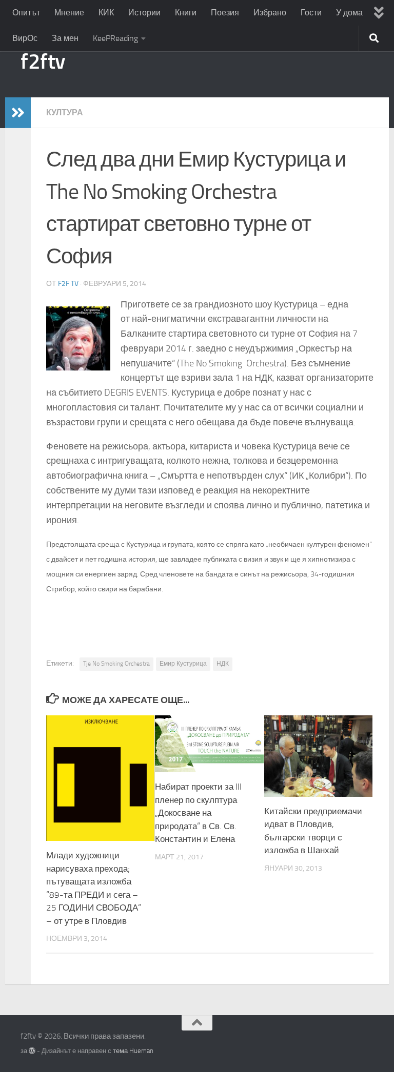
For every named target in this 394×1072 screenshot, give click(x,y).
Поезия (225, 12)
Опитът (26, 12)
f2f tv (68, 283)
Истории (144, 12)
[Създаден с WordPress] (32, 1050)
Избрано (269, 12)
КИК (106, 12)
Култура (64, 112)
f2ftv (43, 61)
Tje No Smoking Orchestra (116, 663)
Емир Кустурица (183, 663)
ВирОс (24, 38)
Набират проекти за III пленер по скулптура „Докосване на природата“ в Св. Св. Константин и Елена (198, 812)
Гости (311, 12)
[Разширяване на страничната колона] (18, 112)
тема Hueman (133, 1051)
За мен (65, 38)
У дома (349, 12)
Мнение (69, 12)
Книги (185, 12)
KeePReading (115, 38)
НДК (222, 663)
